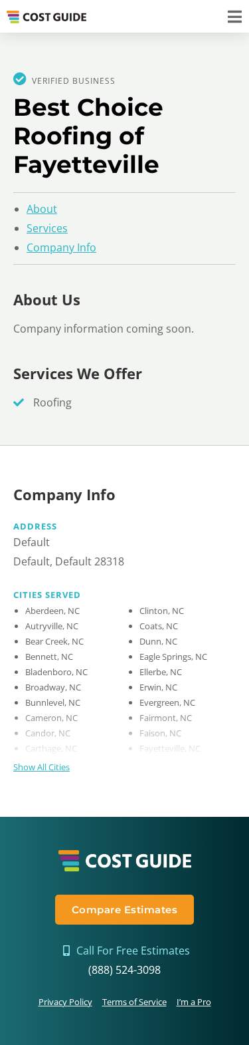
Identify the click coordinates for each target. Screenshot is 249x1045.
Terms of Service (134, 1002)
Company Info (61, 247)
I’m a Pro (194, 1002)
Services (47, 228)
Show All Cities (41, 767)
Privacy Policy (65, 1002)
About (42, 209)
